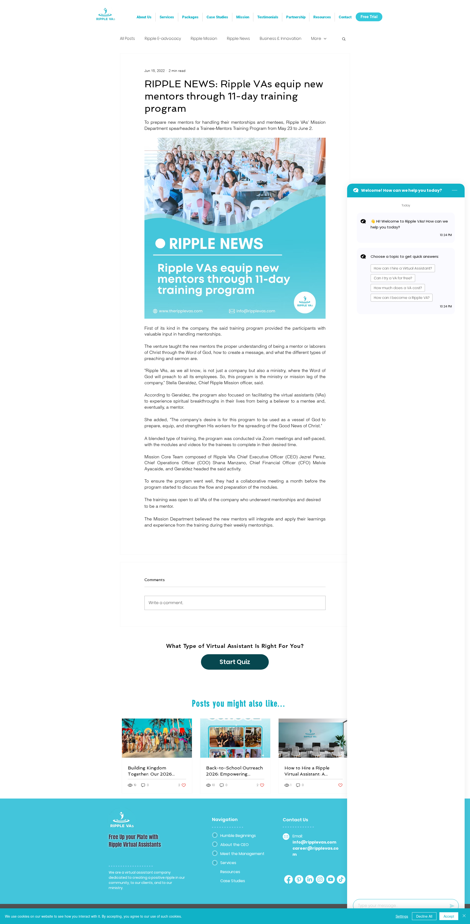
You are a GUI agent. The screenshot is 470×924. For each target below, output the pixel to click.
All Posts (127, 38)
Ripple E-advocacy (163, 38)
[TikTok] (341, 879)
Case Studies (232, 881)
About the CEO (234, 844)
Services (228, 863)
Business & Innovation (280, 38)
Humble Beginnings (237, 835)
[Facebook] (288, 879)
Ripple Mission (204, 38)
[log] (406, 546)
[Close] (464, 916)
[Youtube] (330, 879)
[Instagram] (320, 879)
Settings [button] (402, 916)
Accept (449, 916)
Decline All (424, 916)
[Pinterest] (299, 879)
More (316, 38)
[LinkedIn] (309, 879)
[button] (295, 17)
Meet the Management (237, 853)
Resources (230, 872)
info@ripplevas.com (314, 842)
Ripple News (238, 38)
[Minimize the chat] (454, 190)
